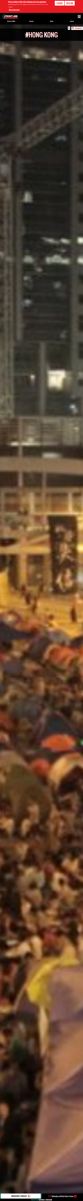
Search (72, 21)
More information (14, 10)
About (51, 21)
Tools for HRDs (11, 21)
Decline (69, 3)
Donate (31, 21)
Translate (78, 28)
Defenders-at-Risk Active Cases (61, 1196)
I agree (59, 3)
